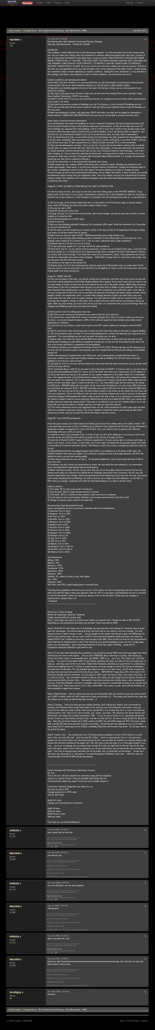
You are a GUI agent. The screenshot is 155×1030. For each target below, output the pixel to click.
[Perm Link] (145, 39)
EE (15, 1009)
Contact (144, 1021)
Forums (57, 3)
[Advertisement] (77, 19)
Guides (40, 3)
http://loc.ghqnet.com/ (54, 843)
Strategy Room (29, 30)
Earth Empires (15, 30)
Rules (122, 1021)
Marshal (15, 853)
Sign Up (129, 3)
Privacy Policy (133, 1021)
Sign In (140, 3)
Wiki (49, 3)
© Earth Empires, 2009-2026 (19, 1021)
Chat (67, 3)
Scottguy (15, 992)
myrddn (15, 39)
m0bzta (14, 830)
